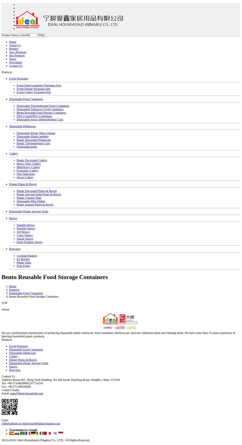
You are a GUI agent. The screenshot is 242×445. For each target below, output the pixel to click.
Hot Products (17, 55)
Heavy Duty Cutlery (29, 163)
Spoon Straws (25, 238)
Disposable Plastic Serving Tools (28, 211)
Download (15, 62)
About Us (15, 45)
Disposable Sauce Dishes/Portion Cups (40, 119)
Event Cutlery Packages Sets (34, 92)
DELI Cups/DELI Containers (34, 116)
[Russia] (17, 433)
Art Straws (23, 231)
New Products (17, 52)
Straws (13, 218)
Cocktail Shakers (27, 255)
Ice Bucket (23, 259)
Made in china (19, 423)
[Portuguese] (44, 433)
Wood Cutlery (25, 177)
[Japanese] (49, 433)
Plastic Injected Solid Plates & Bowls (39, 194)
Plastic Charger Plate (29, 197)
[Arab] (22, 433)
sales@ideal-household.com (26, 393)
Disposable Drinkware (22, 126)
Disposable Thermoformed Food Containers (43, 105)
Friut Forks (23, 266)
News (12, 59)
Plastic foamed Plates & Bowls (35, 204)
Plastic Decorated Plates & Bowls (37, 191)
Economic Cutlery (27, 170)
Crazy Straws (25, 235)
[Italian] (38, 433)
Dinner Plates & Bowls (23, 184)
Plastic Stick (24, 262)
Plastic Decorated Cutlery (32, 160)
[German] (33, 433)
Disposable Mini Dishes (31, 201)
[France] (28, 433)
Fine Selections (26, 174)
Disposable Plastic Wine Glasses (36, 133)
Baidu (40, 423)
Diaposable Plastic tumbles (33, 136)
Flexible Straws (26, 228)
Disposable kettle (27, 146)
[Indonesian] (60, 433)
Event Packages (18, 78)
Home (12, 42)
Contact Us (15, 65)
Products (14, 289)
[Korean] (55, 433)
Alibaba (6, 423)
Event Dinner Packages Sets (33, 88)
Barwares (14, 249)
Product (13, 48)
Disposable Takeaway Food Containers (40, 109)
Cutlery (13, 153)
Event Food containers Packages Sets (39, 85)
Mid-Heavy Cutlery (28, 167)
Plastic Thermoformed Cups (33, 143)
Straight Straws (26, 225)
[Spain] (11, 433)
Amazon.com (52, 423)
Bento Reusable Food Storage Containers (41, 112)
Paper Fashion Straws (30, 242)
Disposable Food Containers (26, 99)
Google (32, 423)
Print (41, 35)
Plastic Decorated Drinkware (34, 140)
